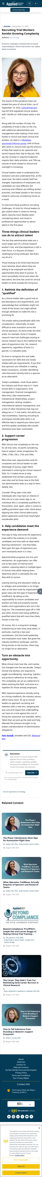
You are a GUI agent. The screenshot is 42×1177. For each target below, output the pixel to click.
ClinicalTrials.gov (29, 107)
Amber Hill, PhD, (12, 844)
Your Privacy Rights (21, 1078)
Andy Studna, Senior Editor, (14, 940)
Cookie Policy (19, 1155)
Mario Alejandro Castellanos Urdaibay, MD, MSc (22, 991)
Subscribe (30, 773)
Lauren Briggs (9, 942)
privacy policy (12, 779)
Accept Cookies (21, 1173)
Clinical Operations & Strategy (14, 792)
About (21, 1059)
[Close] (39, 1128)
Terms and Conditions (21, 1075)
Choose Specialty (18, 10)
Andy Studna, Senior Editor (29, 844)
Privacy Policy (21, 1072)
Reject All (21, 1166)
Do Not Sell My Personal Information (21, 1070)
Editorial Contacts (21, 1067)
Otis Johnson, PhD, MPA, (15, 938)
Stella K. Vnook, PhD (13, 1038)
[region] (21, 1151)
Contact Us (21, 1064)
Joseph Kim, (29, 940)
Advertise (21, 1062)
